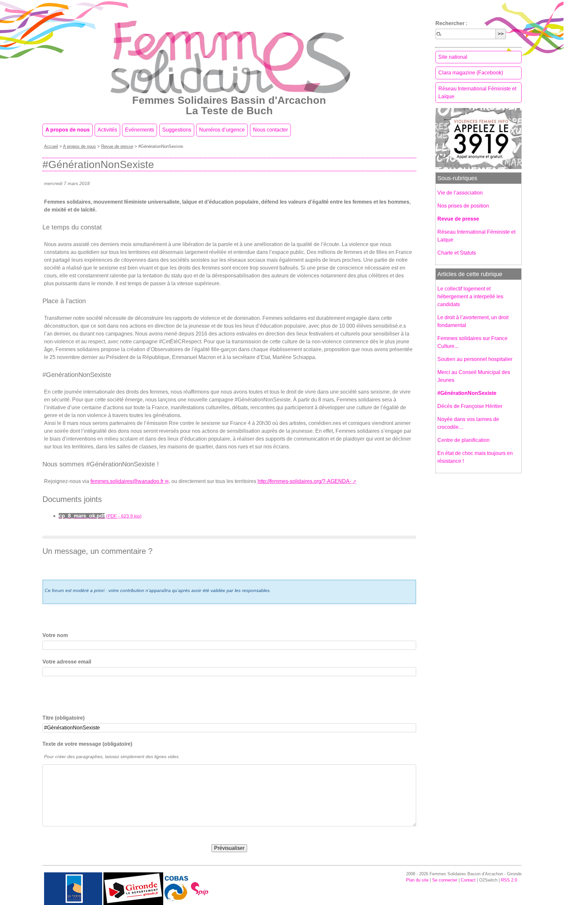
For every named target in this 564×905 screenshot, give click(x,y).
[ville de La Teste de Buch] (73, 888)
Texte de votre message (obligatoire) (87, 744)
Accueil (51, 146)
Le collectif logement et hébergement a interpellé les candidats (470, 296)
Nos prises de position (463, 206)
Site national (452, 57)
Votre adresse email (66, 661)
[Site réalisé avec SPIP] (200, 888)
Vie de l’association (460, 192)
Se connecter (444, 880)
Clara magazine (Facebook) (470, 72)
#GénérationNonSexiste (466, 393)
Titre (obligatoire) (63, 718)
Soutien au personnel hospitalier (474, 359)
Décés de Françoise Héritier (469, 406)
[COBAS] (176, 888)
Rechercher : (451, 23)
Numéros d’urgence (222, 130)
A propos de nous (67, 130)
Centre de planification (463, 440)
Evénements (139, 130)
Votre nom (55, 635)
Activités (107, 130)
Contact (468, 880)
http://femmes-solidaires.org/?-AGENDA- (304, 481)
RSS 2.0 (509, 880)
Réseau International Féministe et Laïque (477, 92)
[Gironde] (133, 888)
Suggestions (176, 130)
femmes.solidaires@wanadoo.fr (127, 481)
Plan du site (417, 880)
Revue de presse (117, 146)
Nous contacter (270, 130)
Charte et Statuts (456, 253)
